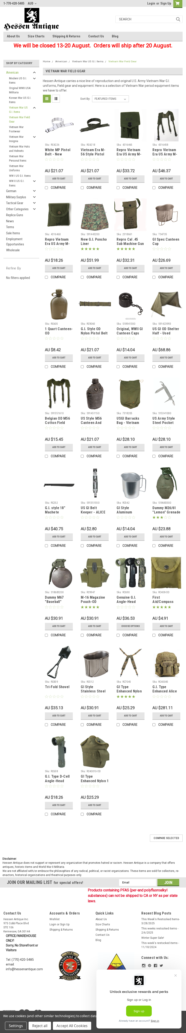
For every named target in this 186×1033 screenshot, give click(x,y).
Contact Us (96, 36)
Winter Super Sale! (152, 937)
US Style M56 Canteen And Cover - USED (91, 423)
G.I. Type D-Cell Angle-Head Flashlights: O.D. (57, 781)
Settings (16, 1025)
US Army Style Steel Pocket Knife (163, 423)
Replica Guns (14, 215)
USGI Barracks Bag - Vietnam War (128, 423)
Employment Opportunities (15, 241)
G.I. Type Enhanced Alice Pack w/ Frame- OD (164, 693)
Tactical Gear (14, 203)
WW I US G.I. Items (20, 175)
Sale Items (13, 233)
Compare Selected (166, 838)
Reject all (39, 1025)
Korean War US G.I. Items (20, 100)
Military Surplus (16, 197)
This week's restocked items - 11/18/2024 (160, 945)
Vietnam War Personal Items (17, 158)
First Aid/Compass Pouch (163, 602)
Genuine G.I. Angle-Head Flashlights (126, 602)
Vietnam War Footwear (16, 129)
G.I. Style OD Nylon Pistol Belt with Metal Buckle (94, 335)
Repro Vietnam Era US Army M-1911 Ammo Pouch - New (129, 156)
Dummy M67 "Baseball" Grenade (54, 602)
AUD (31, 3)
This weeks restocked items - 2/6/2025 (159, 930)
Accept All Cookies (72, 1025)
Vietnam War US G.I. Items (18, 110)
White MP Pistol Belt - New (57, 152)
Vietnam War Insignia (16, 139)
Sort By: (85, 98)
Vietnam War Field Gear (19, 119)
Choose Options (130, 626)
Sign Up (165, 3)
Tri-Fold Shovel (57, 687)
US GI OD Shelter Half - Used (165, 331)
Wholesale (13, 250)
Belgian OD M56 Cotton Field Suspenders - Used (57, 425)
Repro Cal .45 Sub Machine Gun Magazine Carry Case (130, 246)
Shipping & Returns (66, 36)
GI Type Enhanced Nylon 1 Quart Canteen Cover (95, 783)
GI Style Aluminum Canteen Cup (127, 512)
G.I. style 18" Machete (55, 510)
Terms (10, 227)
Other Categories (17, 209)
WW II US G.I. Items (16, 183)
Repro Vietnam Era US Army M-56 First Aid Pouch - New (57, 246)
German (11, 191)
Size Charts (36, 36)
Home (46, 61)
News (10, 221)
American (12, 72)
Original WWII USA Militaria (19, 90)
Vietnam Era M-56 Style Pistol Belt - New (93, 154)
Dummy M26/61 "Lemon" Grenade (166, 510)
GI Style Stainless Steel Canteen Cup (93, 691)
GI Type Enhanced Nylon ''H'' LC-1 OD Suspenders (129, 693)
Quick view (58, 138)
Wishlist (54, 919)
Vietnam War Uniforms (16, 168)
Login (151, 3)
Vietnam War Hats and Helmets (19, 149)
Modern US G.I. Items (18, 81)
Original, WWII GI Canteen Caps (130, 331)
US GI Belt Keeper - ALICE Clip (93, 512)
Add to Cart (58, 178)
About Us (13, 36)
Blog (115, 36)
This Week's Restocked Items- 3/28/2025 (160, 921)
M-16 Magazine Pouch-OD (93, 599)
